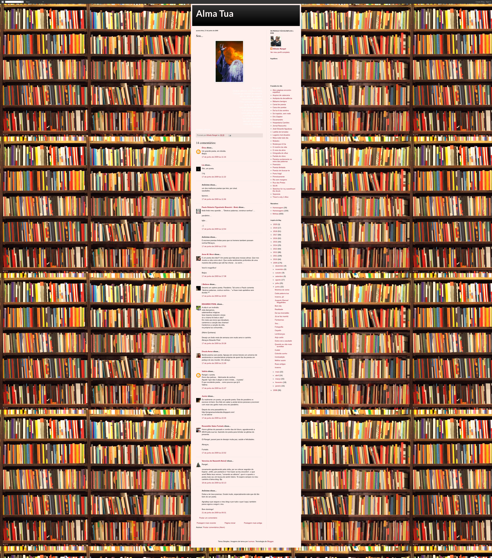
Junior (204, 396)
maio (277, 372)
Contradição (280, 357)
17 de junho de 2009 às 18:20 (214, 296)
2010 (275, 259)
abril (277, 375)
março (278, 379)
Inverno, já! (279, 297)
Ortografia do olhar (280, 153)
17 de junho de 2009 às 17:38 (214, 276)
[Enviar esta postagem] (230, 135)
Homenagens (278, 211)
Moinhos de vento (282, 290)
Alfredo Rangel (279, 49)
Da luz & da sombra (281, 110)
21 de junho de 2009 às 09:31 (214, 513)
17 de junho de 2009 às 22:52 (214, 453)
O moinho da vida (280, 147)
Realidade (279, 309)
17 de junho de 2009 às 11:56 (214, 199)
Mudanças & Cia (279, 144)
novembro (279, 269)
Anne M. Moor (208, 254)
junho (277, 287)
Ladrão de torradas (280, 132)
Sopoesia (276, 194)
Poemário (276, 164)
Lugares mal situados (281, 135)
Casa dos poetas (279, 107)
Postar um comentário (208, 518)
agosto (278, 280)
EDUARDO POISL (209, 304)
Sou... (277, 323)
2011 (275, 256)
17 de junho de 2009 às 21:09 (214, 363)
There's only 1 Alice (280, 197)
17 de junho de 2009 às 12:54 (214, 229)
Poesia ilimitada (279, 167)
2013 (275, 249)
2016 (275, 238)
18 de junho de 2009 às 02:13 (214, 483)
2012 (275, 252)
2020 (275, 224)
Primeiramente (279, 177)
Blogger (270, 541)
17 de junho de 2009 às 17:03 (214, 246)
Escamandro (278, 120)
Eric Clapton (278, 117)
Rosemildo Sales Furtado (213, 426)
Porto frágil (277, 174)
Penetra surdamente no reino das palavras (282, 160)
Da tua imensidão (282, 313)
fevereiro (279, 382)
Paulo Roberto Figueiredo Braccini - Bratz (220, 207)
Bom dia (278, 306)
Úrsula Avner (207, 351)
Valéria (205, 371)
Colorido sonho (281, 353)
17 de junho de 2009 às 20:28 (214, 343)
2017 (275, 235)
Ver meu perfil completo (280, 52)
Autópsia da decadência (282, 98)
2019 (275, 228)
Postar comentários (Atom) (214, 527)
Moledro (276, 141)
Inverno (278, 367)
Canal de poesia (279, 104)
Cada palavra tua (282, 293)
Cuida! (277, 350)
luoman (251, 541)
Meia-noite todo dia (280, 138)
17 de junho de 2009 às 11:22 (214, 177)
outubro (278, 273)
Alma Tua (215, 13)
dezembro (279, 266)
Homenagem (278, 208)
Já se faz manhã (281, 316)
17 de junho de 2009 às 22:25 (214, 418)
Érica (204, 148)
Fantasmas (279, 320)
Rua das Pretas (279, 183)
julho (277, 283)
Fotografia (279, 327)
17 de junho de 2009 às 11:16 (214, 157)
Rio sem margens (280, 180)
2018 (275, 231)
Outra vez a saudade (283, 341)
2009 (275, 263)
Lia (203, 165)
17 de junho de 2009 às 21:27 (214, 388)
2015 (275, 242)
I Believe (205, 284)
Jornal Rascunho (279, 126)
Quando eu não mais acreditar (283, 345)
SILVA (275, 186)
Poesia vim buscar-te (281, 170)
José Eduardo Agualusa (282, 129)
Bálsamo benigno (280, 101)
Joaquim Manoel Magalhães (281, 301)
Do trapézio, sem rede (282, 113)
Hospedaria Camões (281, 123)
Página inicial (230, 523)
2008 (275, 390)
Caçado (278, 330)
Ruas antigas (280, 364)
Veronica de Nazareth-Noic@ (214, 461)
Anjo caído (279, 337)
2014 (275, 245)
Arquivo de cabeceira (281, 95)
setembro (279, 276)
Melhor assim (280, 360)
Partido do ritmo (279, 156)
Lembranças (280, 334)
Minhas (276, 214)
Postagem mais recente (206, 523)
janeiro (278, 386)
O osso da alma (279, 150)
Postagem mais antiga (253, 523)
